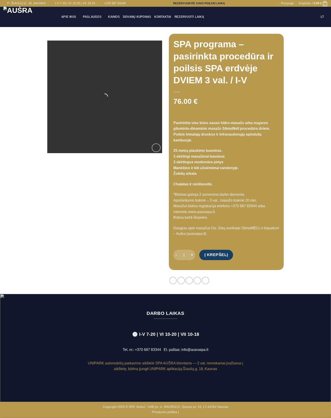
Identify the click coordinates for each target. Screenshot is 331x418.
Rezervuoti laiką (189, 16)
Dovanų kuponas (137, 16)
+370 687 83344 (148, 350)
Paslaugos (92, 16)
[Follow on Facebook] (158, 377)
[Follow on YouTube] (172, 377)
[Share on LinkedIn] (205, 280)
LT (322, 16)
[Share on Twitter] (181, 280)
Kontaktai (162, 16)
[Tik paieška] (274, 3)
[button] (287, 3)
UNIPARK (96, 363)
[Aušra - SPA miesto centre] (28, 17)
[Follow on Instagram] (165, 377)
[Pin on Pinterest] (197, 280)
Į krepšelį (216, 254)
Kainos (114, 16)
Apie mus (68, 16)
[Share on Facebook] (173, 280)
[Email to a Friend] (189, 280)
